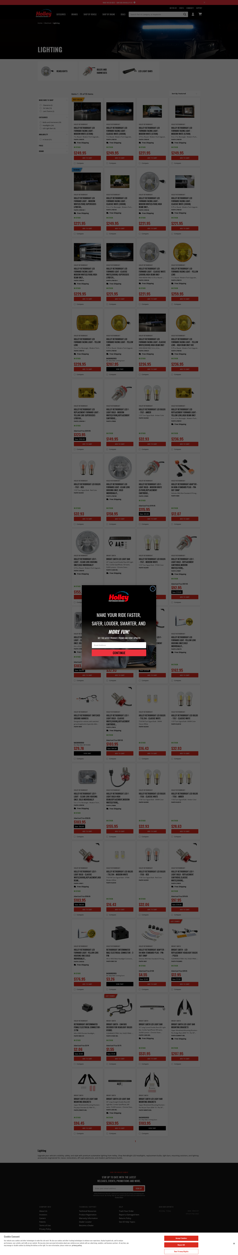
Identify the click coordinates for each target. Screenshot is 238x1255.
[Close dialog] (152, 588)
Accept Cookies (181, 1238)
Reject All (181, 1245)
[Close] (234, 1243)
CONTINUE (119, 652)
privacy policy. (77, 1245)
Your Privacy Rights (181, 1251)
